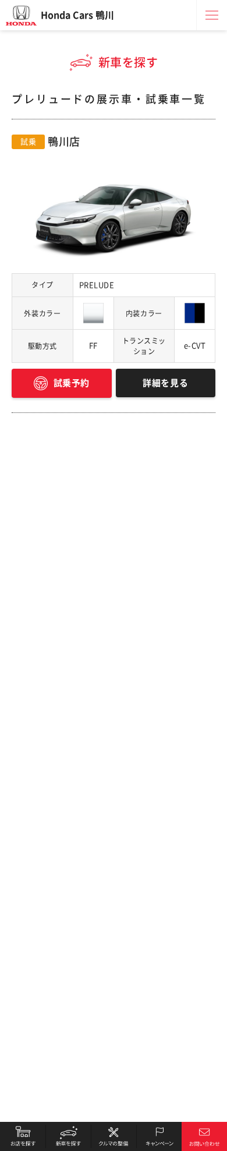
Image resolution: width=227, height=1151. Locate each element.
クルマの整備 (113, 1136)
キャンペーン (159, 1136)
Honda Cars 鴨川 (77, 15)
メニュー (212, 15)
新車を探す (68, 1136)
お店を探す (22, 1136)
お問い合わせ (204, 1136)
